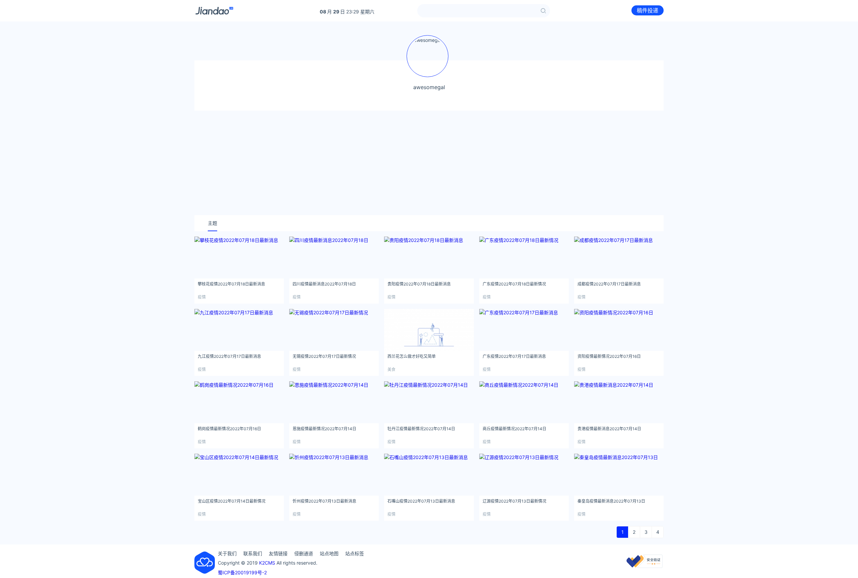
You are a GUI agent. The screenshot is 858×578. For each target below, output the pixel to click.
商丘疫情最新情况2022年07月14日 (514, 428)
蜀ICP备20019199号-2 (242, 572)
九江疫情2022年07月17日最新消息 (229, 356)
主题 (212, 223)
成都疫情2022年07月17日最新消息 (609, 283)
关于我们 (227, 553)
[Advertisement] (429, 163)
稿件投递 (647, 10)
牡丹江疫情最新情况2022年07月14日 (421, 428)
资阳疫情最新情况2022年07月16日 (609, 356)
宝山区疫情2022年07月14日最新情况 (231, 501)
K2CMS (267, 563)
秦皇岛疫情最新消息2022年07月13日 (611, 501)
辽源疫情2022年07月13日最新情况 (514, 501)
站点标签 (354, 553)
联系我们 (252, 553)
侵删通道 (303, 553)
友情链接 (278, 553)
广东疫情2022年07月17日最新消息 (514, 356)
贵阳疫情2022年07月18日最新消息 (419, 283)
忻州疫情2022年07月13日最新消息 (324, 501)
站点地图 (329, 553)
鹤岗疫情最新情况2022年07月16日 (229, 428)
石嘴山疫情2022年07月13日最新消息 (421, 501)
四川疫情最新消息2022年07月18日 (324, 283)
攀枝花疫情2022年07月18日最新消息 (231, 283)
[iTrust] (644, 566)
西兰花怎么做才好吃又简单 (411, 356)
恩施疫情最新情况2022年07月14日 (324, 428)
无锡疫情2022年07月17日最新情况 (324, 356)
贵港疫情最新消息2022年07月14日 (609, 428)
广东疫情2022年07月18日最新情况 (514, 283)
